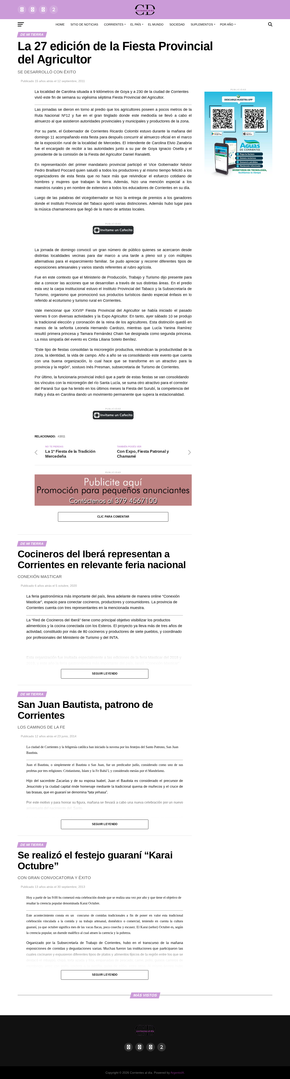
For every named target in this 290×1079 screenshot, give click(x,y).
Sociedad (177, 24)
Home (60, 24)
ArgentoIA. (177, 1072)
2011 (62, 436)
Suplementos (202, 24)
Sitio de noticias (84, 24)
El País (135, 24)
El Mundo (155, 24)
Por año (226, 24)
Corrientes (113, 24)
